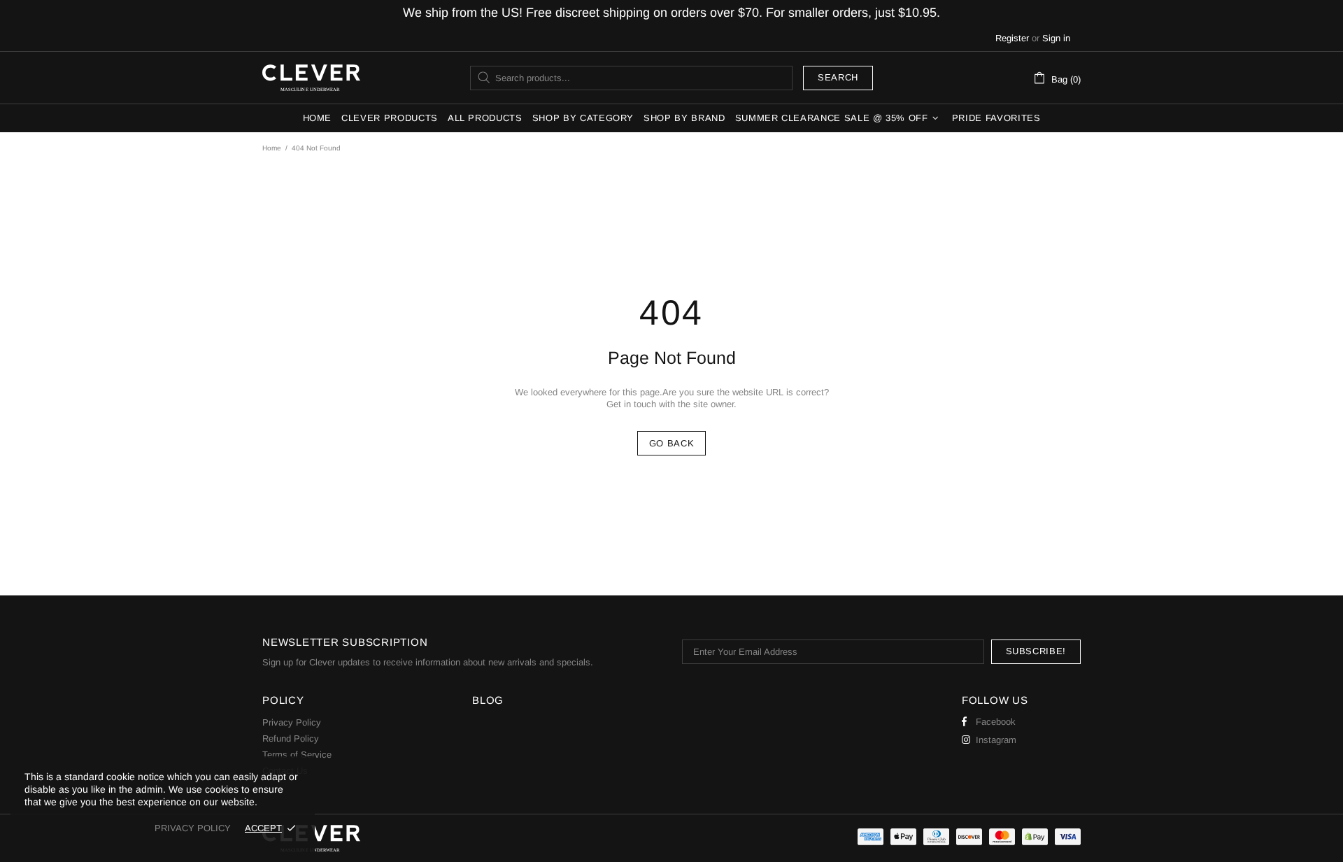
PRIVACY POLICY (193, 828)
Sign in (1056, 38)
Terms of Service (297, 754)
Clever (311, 77)
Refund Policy (290, 738)
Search (838, 77)
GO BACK (672, 443)
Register (1012, 38)
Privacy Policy (291, 722)
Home (271, 148)
